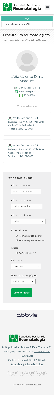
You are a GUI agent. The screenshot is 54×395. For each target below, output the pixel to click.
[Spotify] (44, 373)
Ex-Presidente (27, 253)
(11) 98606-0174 (42, 351)
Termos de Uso (25, 360)
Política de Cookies (34, 364)
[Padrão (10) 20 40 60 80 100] (23, 282)
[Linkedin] (38, 373)
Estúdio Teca (35, 384)
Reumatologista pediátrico (31, 240)
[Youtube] (32, 373)
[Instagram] (21, 373)
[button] (47, 7)
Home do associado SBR (17, 24)
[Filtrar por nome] (26, 192)
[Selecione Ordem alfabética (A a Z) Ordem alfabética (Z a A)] (26, 267)
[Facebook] (10, 373)
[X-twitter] (15, 373)
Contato (12, 360)
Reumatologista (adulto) (30, 235)
